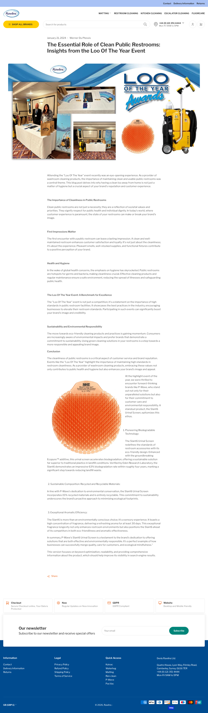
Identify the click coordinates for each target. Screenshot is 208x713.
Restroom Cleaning (126, 13)
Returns (201, 3)
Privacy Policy (61, 664)
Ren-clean (111, 676)
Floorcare (198, 13)
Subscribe (179, 630)
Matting (104, 13)
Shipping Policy (62, 672)
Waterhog (111, 668)
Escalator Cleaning (176, 13)
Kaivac (109, 664)
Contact (167, 3)
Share (54, 576)
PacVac (110, 683)
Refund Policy (61, 668)
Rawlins (107, 705)
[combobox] (96, 24)
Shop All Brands (22, 24)
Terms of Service (63, 676)
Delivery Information (184, 3)
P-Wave (110, 679)
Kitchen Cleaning (151, 13)
